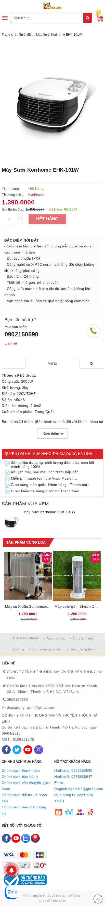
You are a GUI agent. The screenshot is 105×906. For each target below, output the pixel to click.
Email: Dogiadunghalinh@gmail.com (78, 786)
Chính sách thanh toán (21, 770)
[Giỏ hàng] (98, 18)
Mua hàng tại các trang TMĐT (73, 798)
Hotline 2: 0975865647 (73, 777)
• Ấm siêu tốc (54, 638)
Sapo (63, 901)
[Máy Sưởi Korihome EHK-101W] (11, 521)
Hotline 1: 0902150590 (73, 770)
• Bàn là (18, 649)
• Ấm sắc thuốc (82, 638)
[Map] (35, 838)
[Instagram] (38, 749)
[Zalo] (25, 838)
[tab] (52, 363)
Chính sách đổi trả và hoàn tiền (24, 798)
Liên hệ (11, 343)
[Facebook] (6, 749)
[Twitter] (16, 749)
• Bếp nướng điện (81, 649)
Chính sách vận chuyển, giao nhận (26, 786)
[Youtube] (27, 749)
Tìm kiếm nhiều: (25, 638)
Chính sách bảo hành (20, 777)
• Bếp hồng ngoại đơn (45, 649)
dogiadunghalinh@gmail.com (31, 707)
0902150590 (21, 334)
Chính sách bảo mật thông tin (24, 810)
